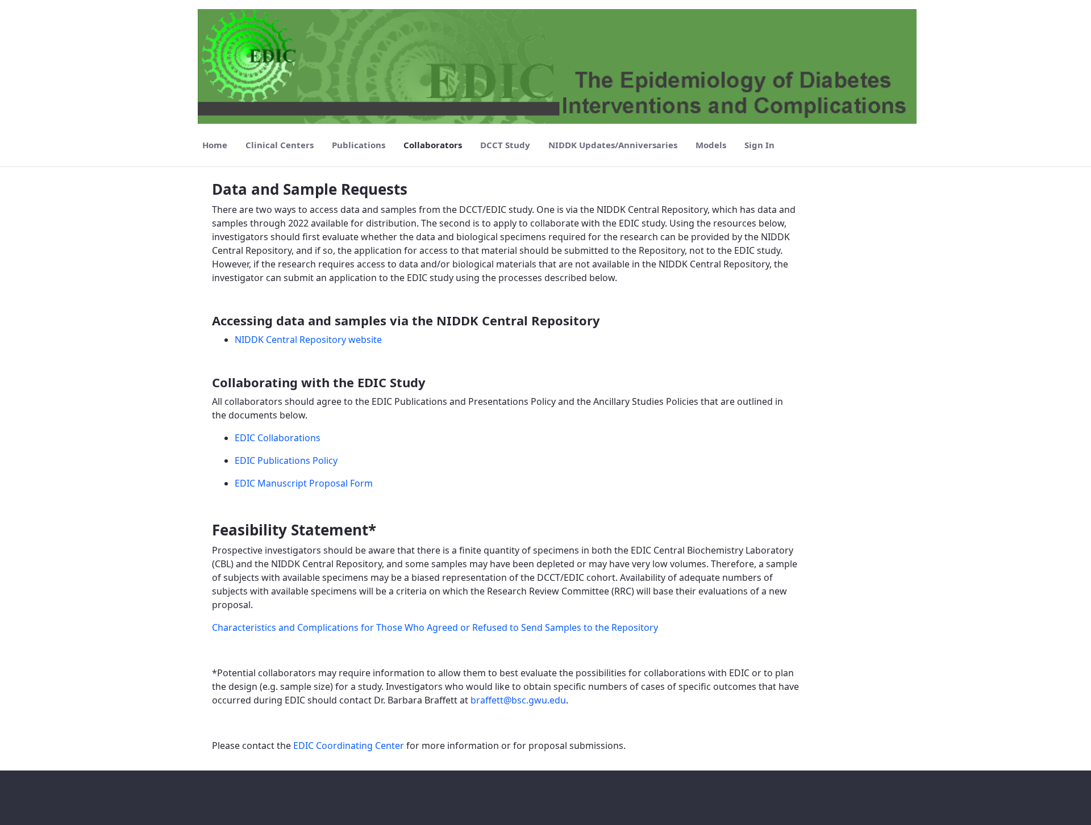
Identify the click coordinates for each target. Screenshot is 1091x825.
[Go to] (559, 66)
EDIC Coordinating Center (348, 745)
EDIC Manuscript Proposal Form (304, 483)
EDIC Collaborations (277, 438)
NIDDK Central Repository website (308, 339)
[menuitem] (215, 145)
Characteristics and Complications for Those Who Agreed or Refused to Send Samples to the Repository (435, 627)
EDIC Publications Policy (286, 460)
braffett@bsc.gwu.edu (518, 700)
